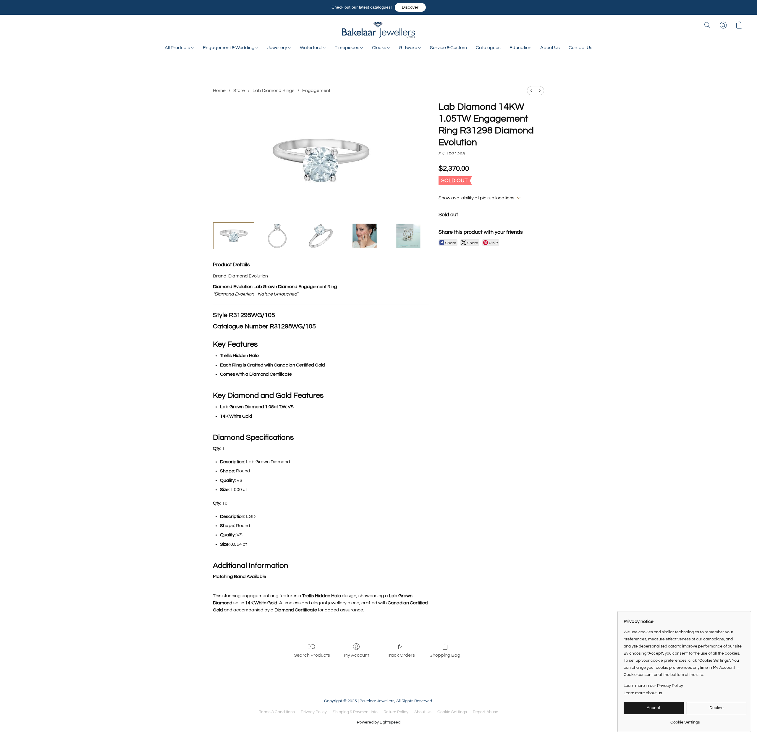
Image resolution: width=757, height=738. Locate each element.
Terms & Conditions (277, 712)
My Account (356, 655)
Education (520, 47)
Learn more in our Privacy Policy (653, 686)
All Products (178, 47)
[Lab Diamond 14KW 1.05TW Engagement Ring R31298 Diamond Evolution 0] (233, 235)
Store (239, 90)
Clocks (379, 47)
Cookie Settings (452, 712)
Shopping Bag (445, 655)
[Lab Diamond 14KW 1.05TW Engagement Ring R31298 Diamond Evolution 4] (408, 235)
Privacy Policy (314, 712)
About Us (550, 47)
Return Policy (396, 712)
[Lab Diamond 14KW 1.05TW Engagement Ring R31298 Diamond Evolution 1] (277, 235)
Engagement (316, 90)
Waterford (311, 47)
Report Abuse (485, 712)
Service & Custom (448, 47)
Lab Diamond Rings (274, 90)
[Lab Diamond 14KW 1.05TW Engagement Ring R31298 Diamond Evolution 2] (321, 235)
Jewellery (277, 47)
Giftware (408, 47)
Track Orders (401, 655)
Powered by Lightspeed (378, 722)
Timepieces (347, 47)
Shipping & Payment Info (355, 712)
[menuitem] (531, 90)
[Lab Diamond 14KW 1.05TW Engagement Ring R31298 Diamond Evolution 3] (364, 235)
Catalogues (488, 47)
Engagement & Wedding (229, 47)
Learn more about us (643, 693)
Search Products (312, 655)
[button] (410, 7)
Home (219, 90)
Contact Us (580, 47)
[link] (685, 720)
